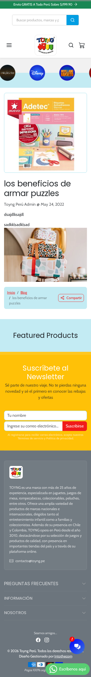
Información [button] (18, 598)
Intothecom (63, 656)
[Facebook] (38, 639)
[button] (14, 45)
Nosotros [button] (15, 613)
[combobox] (39, 20)
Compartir (74, 298)
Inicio (11, 292)
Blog (23, 292)
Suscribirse (75, 426)
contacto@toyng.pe (30, 561)
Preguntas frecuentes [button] (31, 583)
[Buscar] (72, 20)
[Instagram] (46, 639)
